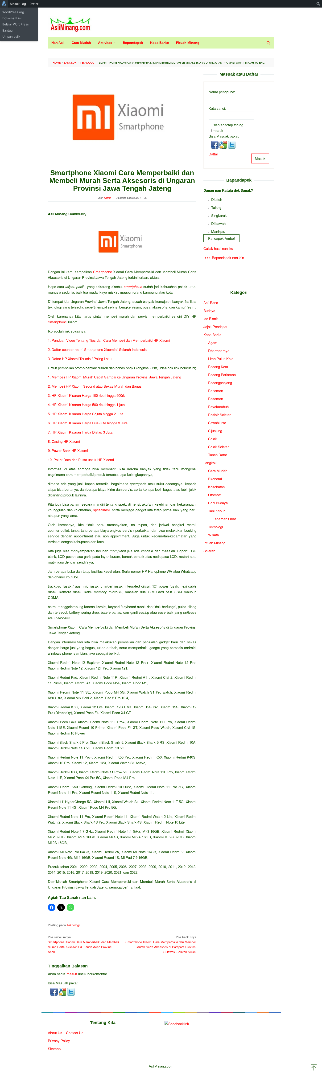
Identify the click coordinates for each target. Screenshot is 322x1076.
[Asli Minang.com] (70, 23)
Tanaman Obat (224, 518)
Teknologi (73, 925)
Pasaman (215, 398)
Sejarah (209, 550)
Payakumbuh (218, 406)
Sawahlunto (217, 422)
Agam (212, 342)
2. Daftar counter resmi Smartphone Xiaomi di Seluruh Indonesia (97, 349)
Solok (212, 438)
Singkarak (219, 215)
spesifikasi (101, 509)
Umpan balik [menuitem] (11, 36)
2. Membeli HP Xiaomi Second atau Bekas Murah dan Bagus (95, 386)
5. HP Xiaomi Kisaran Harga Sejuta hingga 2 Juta (85, 413)
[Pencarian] (268, 43)
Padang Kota (218, 366)
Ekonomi (215, 478)
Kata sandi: (217, 108)
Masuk (260, 158)
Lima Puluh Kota (220, 358)
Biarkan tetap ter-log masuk (228, 127)
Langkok (210, 462)
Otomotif (214, 494)
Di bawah (218, 223)
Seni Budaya (218, 502)
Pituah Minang (214, 542)
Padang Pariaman (222, 374)
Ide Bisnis (211, 318)
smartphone (133, 286)
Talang (216, 207)
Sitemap (54, 1048)
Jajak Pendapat (215, 326)
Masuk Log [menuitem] (18, 4)
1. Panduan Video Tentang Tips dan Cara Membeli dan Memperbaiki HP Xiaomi (109, 340)
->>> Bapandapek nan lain (223, 257)
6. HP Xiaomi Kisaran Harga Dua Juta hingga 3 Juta (88, 422)
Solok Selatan (218, 446)
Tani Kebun (216, 510)
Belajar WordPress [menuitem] (15, 24)
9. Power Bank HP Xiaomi (68, 450)
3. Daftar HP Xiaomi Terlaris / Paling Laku (80, 358)
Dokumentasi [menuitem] (11, 18)
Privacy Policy (59, 1040)
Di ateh (216, 199)
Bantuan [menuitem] (8, 30)
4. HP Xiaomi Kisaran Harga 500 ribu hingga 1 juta (86, 404)
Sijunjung (215, 430)
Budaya (209, 310)
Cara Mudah (217, 470)
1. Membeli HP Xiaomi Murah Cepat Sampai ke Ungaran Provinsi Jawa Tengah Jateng (114, 376)
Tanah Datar (217, 454)
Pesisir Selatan (219, 414)
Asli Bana (210, 302)
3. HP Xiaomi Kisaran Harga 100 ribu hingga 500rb (86, 395)
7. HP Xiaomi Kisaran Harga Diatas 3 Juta (80, 432)
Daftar (213, 153)
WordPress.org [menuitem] (13, 12)
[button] (54, 991)
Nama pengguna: (222, 91)
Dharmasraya (218, 350)
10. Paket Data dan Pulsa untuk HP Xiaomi (81, 459)
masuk (71, 973)
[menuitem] (4, 4)
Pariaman (215, 390)
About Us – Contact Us (65, 1032)
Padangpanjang (220, 382)
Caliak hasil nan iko (218, 248)
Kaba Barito (212, 334)
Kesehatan (216, 486)
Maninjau (218, 231)
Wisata (213, 534)
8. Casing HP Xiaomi (64, 441)
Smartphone (102, 271)
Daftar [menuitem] (33, 4)
